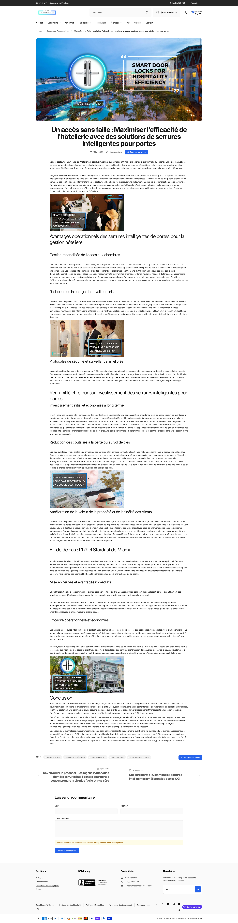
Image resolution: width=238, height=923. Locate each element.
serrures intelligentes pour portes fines (75, 570)
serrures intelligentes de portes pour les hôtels (123, 165)
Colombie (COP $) (177, 3)
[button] (196, 12)
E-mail (124, 806)
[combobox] (120, 12)
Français (194, 3)
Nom (57, 806)
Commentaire (62, 818)
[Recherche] (147, 12)
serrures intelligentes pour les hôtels (115, 452)
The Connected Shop (168, 918)
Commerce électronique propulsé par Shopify (188, 918)
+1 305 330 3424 (131, 882)
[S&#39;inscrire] (198, 889)
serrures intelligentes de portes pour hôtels (97, 307)
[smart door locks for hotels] (87, 230)
